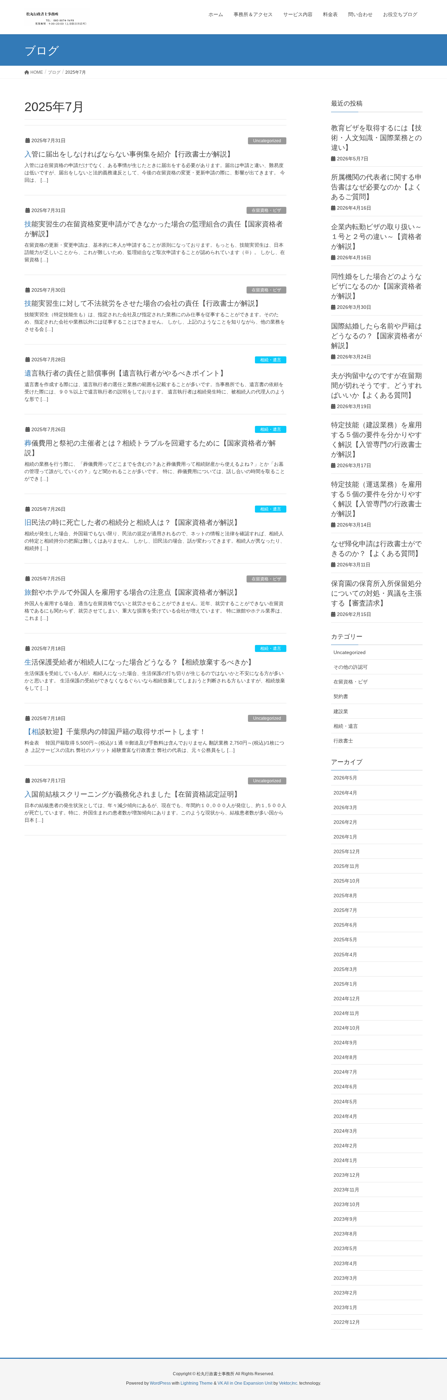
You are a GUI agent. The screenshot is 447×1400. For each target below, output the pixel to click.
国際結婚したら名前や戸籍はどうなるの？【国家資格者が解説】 (376, 335)
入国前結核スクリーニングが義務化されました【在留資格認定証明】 (132, 794)
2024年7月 (345, 1072)
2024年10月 (347, 1028)
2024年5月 (345, 1101)
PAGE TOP (429, 1351)
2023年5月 (345, 1248)
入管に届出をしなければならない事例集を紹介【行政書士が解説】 (129, 154)
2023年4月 (345, 1263)
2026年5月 (345, 778)
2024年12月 (347, 998)
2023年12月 (347, 1175)
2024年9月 (345, 1042)
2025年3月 (345, 969)
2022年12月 (347, 1322)
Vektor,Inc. (288, 1383)
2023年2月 (345, 1293)
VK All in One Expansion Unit (245, 1383)
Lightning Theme (197, 1383)
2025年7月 (345, 910)
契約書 (341, 696)
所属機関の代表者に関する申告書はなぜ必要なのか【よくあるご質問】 (376, 187)
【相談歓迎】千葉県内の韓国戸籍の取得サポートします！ (115, 731)
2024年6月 (345, 1086)
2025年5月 (345, 939)
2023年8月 (345, 1233)
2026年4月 (345, 793)
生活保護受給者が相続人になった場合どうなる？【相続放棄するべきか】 (139, 662)
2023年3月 (345, 1278)
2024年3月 (345, 1131)
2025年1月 (345, 984)
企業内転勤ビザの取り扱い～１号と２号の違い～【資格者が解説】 (376, 236)
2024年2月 (345, 1145)
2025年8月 (345, 895)
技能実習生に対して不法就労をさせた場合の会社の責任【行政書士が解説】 (143, 303)
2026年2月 (345, 822)
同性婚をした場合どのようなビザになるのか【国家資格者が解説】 (376, 286)
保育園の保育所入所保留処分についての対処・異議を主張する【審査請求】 (376, 593)
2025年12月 (347, 851)
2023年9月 (345, 1219)
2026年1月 (345, 837)
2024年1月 (345, 1160)
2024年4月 (345, 1116)
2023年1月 (345, 1307)
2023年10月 (347, 1204)
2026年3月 (345, 807)
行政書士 (343, 740)
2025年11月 (346, 866)
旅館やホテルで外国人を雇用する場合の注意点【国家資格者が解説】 (132, 592)
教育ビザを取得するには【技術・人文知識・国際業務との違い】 (376, 137)
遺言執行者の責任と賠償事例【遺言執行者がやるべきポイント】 (125, 373)
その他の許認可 (351, 667)
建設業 (341, 711)
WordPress (160, 1383)
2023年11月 (346, 1189)
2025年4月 (345, 954)
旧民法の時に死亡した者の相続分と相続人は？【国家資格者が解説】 (132, 522)
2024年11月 (346, 1013)
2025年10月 (347, 881)
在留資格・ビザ (266, 210)
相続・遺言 (270, 359)
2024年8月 (345, 1057)
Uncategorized (267, 140)
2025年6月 (345, 925)
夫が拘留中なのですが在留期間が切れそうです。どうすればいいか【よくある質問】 (376, 385)
